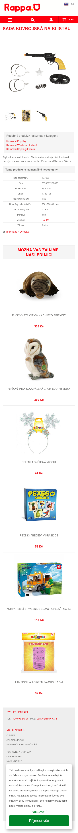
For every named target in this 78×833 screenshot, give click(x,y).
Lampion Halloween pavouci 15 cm (39, 682)
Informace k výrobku (17, 231)
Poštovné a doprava (19, 751)
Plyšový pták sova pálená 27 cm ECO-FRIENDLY (39, 388)
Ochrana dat (14, 756)
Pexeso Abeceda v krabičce (39, 535)
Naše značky (14, 760)
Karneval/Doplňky (16, 141)
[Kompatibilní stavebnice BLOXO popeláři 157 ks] (39, 579)
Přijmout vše (39, 821)
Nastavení (39, 812)
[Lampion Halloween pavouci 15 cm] (39, 653)
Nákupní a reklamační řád (22, 746)
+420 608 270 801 (21, 718)
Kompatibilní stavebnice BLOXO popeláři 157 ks (39, 609)
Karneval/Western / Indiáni (21, 145)
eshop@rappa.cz (46, 718)
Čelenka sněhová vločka (39, 462)
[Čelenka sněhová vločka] (39, 433)
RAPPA (45, 219)
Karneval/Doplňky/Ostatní (21, 149)
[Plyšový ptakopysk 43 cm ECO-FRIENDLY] (39, 286)
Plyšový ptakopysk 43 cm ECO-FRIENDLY (39, 315)
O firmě (11, 735)
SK (72, 4)
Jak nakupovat (15, 739)
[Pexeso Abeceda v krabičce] (39, 506)
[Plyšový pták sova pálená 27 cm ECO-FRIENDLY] (39, 359)
